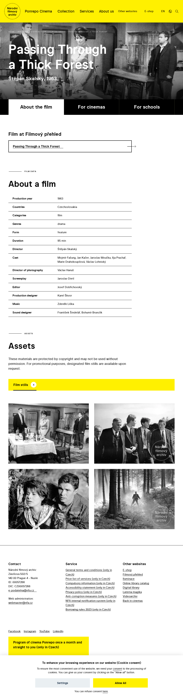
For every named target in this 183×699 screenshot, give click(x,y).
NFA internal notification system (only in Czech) (90, 603)
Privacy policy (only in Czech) (84, 592)
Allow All (120, 683)
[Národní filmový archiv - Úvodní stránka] (12, 11)
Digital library (131, 587)
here (105, 691)
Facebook (14, 631)
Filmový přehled (133, 574)
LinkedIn (58, 631)
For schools (147, 107)
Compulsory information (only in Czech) (90, 583)
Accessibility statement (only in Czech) (90, 587)
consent (117, 668)
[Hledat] (177, 11)
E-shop (149, 11)
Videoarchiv (130, 596)
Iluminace (129, 579)
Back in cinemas (133, 601)
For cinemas (91, 107)
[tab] (24, 384)
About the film (36, 107)
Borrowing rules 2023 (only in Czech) (88, 609)
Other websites (128, 11)
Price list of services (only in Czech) (88, 579)
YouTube (44, 631)
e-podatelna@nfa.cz (21, 590)
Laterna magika (132, 592)
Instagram (30, 631)
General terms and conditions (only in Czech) (89, 572)
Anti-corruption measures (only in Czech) (91, 596)
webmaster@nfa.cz (20, 603)
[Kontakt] (170, 11)
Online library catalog (136, 583)
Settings (62, 683)
